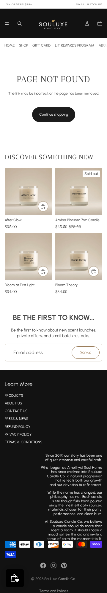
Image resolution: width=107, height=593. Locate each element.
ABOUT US (13, 403)
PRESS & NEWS (16, 419)
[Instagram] (53, 565)
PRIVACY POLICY (18, 434)
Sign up (85, 352)
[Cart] (99, 23)
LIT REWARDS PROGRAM (74, 45)
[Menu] (7, 23)
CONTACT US (16, 411)
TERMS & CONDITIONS (23, 442)
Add (98, 271)
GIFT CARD (41, 45)
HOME (9, 45)
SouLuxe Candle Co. (60, 579)
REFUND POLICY (17, 426)
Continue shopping (53, 114)
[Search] (19, 23)
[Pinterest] (63, 565)
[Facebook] (43, 565)
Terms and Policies (53, 591)
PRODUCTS (14, 395)
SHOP (23, 45)
